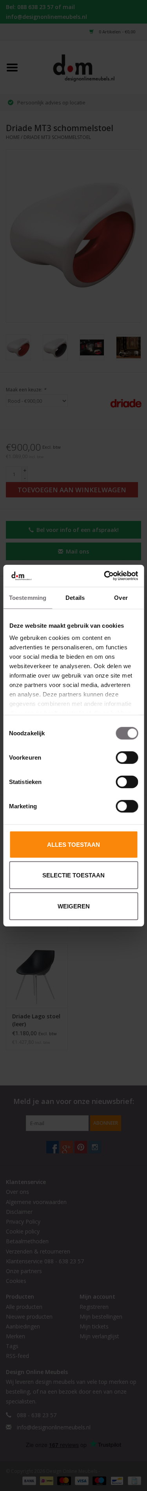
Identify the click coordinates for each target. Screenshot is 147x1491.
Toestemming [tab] (27, 597)
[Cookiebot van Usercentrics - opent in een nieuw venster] (104, 576)
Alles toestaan (73, 844)
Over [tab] (120, 597)
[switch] (127, 757)
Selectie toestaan (73, 875)
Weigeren (74, 906)
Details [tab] (75, 597)
